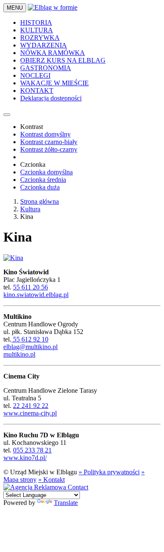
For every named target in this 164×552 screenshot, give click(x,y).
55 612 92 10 (29, 339)
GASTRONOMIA (45, 67)
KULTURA (36, 30)
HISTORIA (36, 22)
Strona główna (39, 201)
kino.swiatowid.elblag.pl (36, 294)
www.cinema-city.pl (30, 413)
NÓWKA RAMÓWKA (52, 52)
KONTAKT (36, 90)
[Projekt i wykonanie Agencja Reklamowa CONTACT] (45, 487)
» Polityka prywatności (109, 472)
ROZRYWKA (40, 37)
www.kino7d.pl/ (25, 457)
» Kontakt (51, 479)
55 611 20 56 (30, 287)
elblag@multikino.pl (30, 346)
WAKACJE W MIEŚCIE (54, 83)
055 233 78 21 (32, 450)
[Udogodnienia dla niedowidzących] (6, 114)
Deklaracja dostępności (51, 98)
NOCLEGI (35, 75)
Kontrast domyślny (45, 134)
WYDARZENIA (43, 45)
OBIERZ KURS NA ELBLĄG (63, 60)
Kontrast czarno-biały (48, 141)
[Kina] (13, 257)
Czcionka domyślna (46, 172)
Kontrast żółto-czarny (48, 149)
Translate (66, 502)
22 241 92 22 (30, 405)
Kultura (30, 209)
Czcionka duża (40, 187)
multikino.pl (19, 354)
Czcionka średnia (43, 179)
